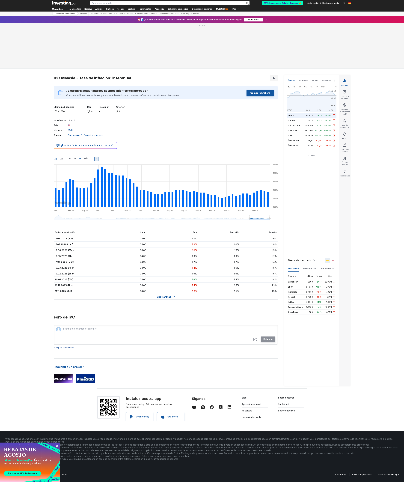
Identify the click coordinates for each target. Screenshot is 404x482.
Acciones (326, 80)
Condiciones (341, 474)
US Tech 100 (294, 125)
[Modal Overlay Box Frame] (30, 462)
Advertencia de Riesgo (388, 474)
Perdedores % (327, 268)
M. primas (303, 80)
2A (75, 159)
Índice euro (293, 145)
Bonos (315, 80)
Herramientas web (251, 417)
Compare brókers (260, 93)
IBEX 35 (291, 115)
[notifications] (344, 2)
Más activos (293, 268)
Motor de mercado (299, 260)
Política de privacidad (362, 474)
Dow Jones (293, 130)
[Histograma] (56, 159)
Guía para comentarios (64, 347)
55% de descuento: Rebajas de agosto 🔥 (282, 3)
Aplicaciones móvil (251, 404)
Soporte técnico (286, 410)
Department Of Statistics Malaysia (85, 135)
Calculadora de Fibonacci (146, 14)
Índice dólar (293, 140)
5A (80, 159)
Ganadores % (309, 268)
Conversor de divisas (123, 14)
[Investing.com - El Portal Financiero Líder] (64, 3)
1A (70, 159)
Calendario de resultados (101, 14)
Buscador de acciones (202, 9)
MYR (70, 130)
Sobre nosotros (286, 397)
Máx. (86, 159)
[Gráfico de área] (62, 159)
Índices (291, 80)
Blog (244, 397)
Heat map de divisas (190, 14)
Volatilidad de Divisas (169, 14)
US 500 (291, 120)
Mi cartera (247, 410)
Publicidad (283, 404)
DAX (290, 135)
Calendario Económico (178, 9)
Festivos (83, 14)
